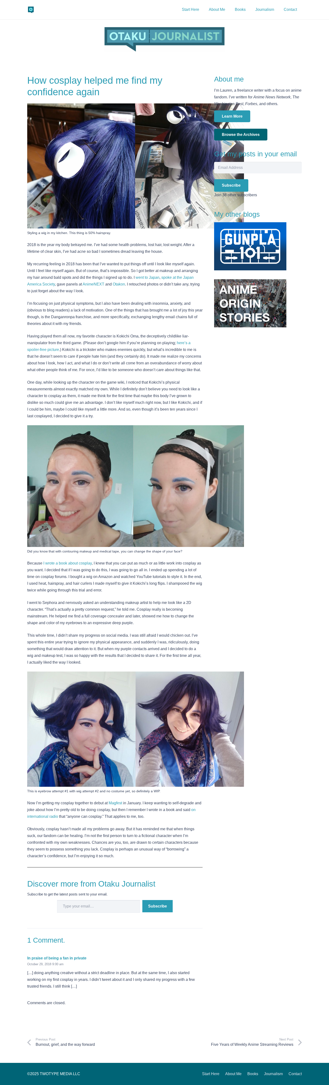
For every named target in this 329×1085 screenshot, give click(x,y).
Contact (295, 1074)
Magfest (115, 803)
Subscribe (157, 906)
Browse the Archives (241, 135)
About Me (233, 1074)
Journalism (273, 1074)
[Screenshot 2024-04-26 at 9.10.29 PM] (164, 39)
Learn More (232, 116)
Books (252, 1074)
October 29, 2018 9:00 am (45, 964)
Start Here (210, 1074)
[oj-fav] (30, 9)
